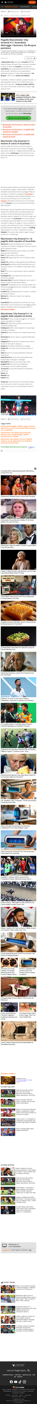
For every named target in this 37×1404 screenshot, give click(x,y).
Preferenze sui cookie (16, 1396)
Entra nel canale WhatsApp (19, 118)
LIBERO (4, 1389)
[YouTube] (15, 1383)
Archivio (19, 1376)
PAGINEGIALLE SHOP (25, 1389)
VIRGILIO (9, 1389)
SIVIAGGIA (24, 1391)
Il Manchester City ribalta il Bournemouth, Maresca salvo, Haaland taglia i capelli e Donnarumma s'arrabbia (16, 434)
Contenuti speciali (8, 1375)
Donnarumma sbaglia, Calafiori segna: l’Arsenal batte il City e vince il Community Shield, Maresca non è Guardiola (18, 428)
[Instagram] (24, 1383)
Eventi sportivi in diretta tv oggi (21, 1250)
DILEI (20, 1391)
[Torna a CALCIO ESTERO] (2, 7)
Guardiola (28, 194)
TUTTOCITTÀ (15, 1391)
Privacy (21, 1395)
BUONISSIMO (15, 1392)
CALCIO (6, 15)
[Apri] (2, 2)
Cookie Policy (28, 1395)
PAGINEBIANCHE (7, 1391)
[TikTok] (20, 1383)
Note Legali (15, 1395)
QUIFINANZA (31, 1391)
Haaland (4, 201)
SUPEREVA (22, 1392)
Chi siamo (8, 1395)
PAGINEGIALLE (15, 1389)
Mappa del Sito (27, 1375)
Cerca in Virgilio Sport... (17, 1370)
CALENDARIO (25, 6)
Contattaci (18, 1375)
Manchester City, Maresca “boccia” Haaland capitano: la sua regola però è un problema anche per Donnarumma (16, 441)
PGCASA (33, 1389)
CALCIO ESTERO (14, 15)
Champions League (8, 309)
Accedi (32, 2)
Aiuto (24, 1396)
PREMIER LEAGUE (25, 15)
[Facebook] (11, 1383)
